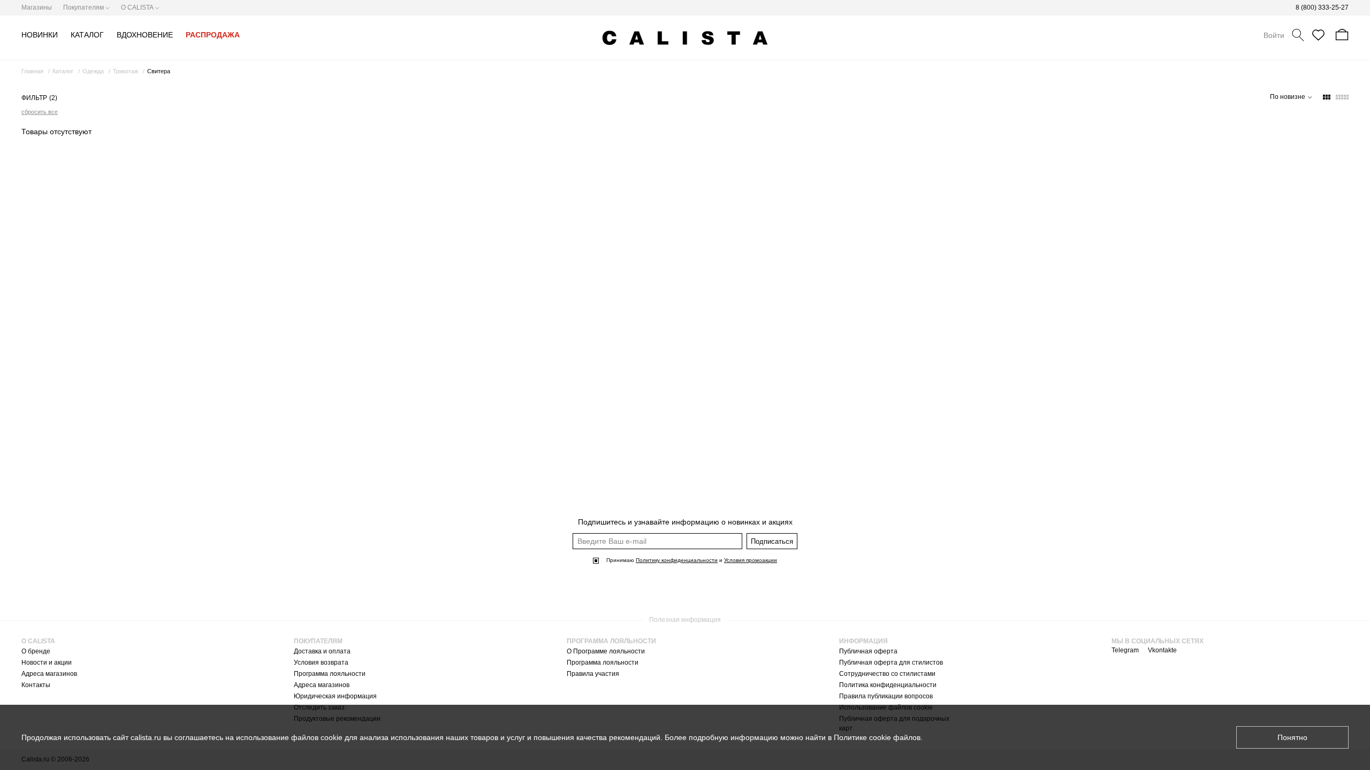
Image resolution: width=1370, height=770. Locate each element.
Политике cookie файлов (877, 737)
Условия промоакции (750, 560)
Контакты (35, 685)
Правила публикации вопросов (886, 696)
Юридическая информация (335, 696)
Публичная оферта (868, 651)
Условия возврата (321, 662)
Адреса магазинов (49, 673)
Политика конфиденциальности (888, 685)
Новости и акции (46, 662)
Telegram (1125, 650)
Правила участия (593, 673)
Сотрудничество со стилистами (887, 673)
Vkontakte (1162, 650)
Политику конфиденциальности (677, 560)
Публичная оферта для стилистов (891, 662)
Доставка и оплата (322, 651)
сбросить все (39, 112)
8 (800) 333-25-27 (1322, 7)
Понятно (1292, 737)
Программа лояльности (330, 673)
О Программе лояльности (606, 651)
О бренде (35, 651)
